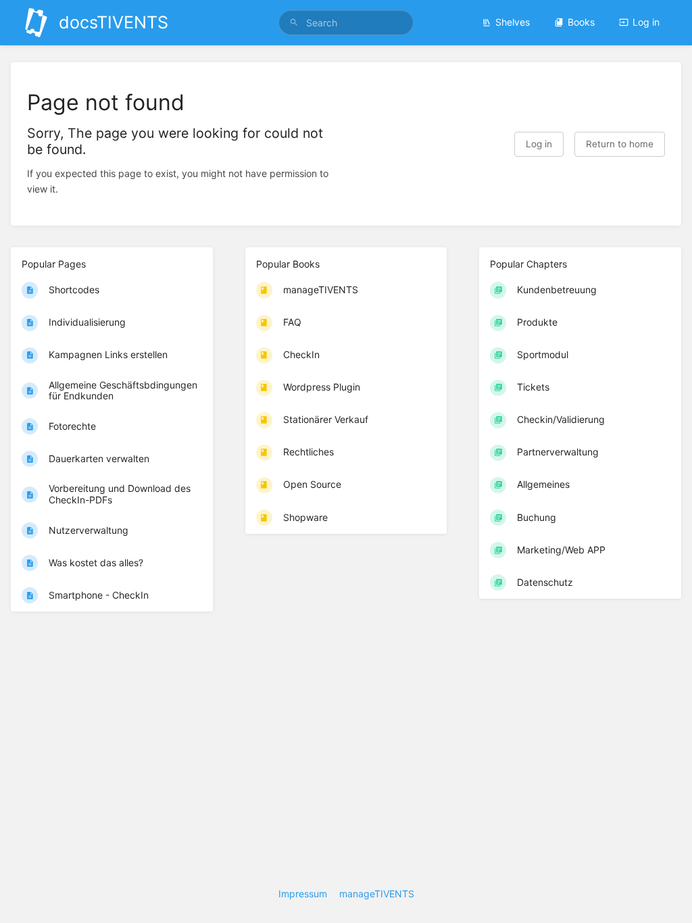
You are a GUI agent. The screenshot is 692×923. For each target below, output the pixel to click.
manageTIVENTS (376, 893)
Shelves (512, 22)
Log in (646, 22)
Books (581, 22)
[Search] (294, 22)
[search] (346, 22)
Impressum (302, 893)
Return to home (619, 144)
